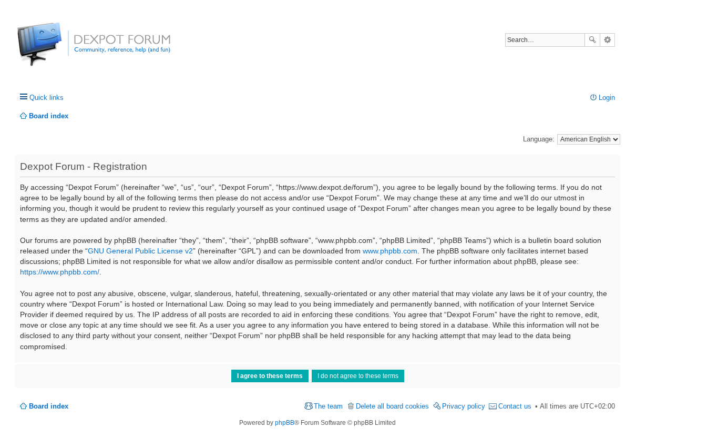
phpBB (284, 422)
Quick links (46, 97)
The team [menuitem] (328, 406)
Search (592, 40)
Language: (539, 139)
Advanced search (607, 40)
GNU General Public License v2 (140, 251)
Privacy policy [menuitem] (463, 406)
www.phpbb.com (390, 251)
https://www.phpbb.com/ (59, 272)
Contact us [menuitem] (514, 406)
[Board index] (56, 49)
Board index (48, 406)
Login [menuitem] (607, 97)
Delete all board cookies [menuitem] (392, 406)
